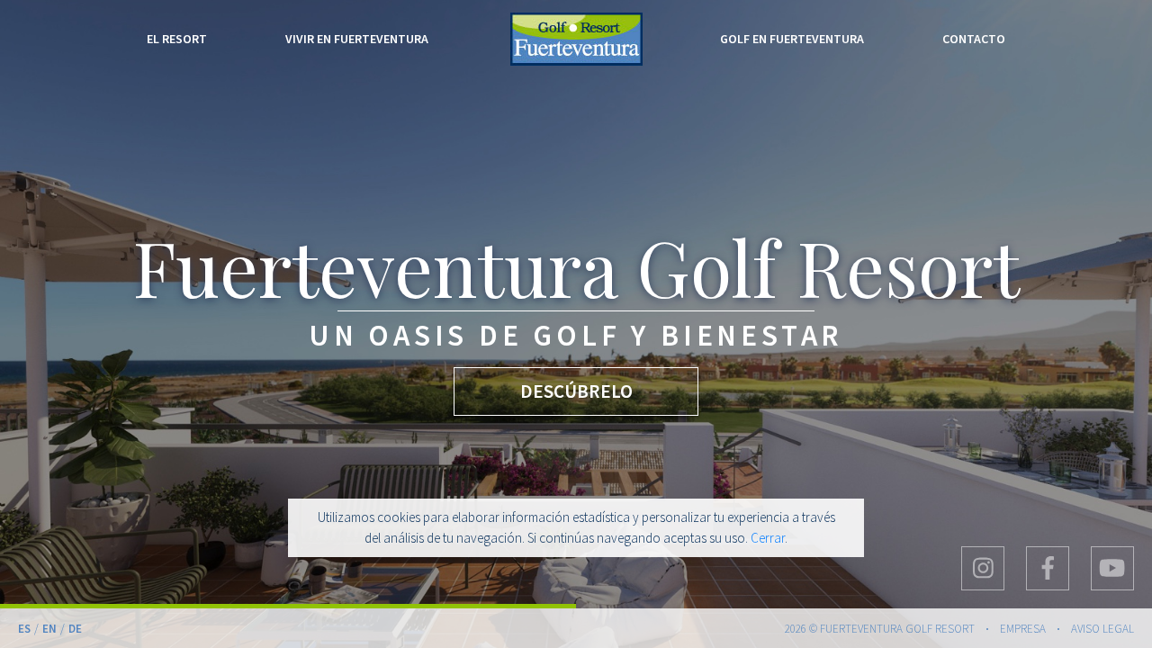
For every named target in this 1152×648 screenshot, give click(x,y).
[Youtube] (1112, 568)
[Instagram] (982, 568)
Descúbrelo (575, 391)
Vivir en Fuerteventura (356, 39)
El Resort (177, 39)
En (49, 628)
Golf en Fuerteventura (792, 39)
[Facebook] (1047, 568)
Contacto (973, 39)
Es (24, 628)
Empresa (1023, 628)
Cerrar (768, 537)
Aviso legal (1102, 628)
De (75, 628)
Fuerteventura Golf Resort (576, 39)
